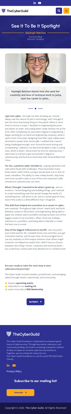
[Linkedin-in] (34, 3)
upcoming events (24, 283)
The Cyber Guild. (34, 407)
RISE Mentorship (34, 289)
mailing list (30, 286)
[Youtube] (39, 3)
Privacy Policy (14, 371)
